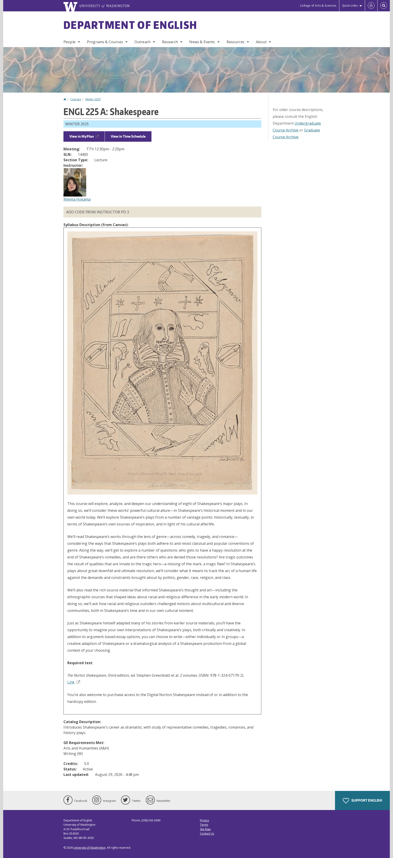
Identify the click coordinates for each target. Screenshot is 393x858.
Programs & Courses (105, 41)
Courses (75, 99)
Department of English (130, 25)
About (261, 41)
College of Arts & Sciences (318, 6)
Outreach (142, 41)
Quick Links (350, 6)
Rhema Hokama (77, 199)
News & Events (202, 41)
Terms (204, 825)
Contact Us (207, 833)
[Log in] (371, 5)
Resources (235, 41)
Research (170, 41)
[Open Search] (384, 5)
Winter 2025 (93, 99)
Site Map (205, 829)
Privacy (204, 820)
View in (81, 136)
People (69, 41)
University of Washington (89, 848)
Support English (366, 800)
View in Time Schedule (128, 136)
